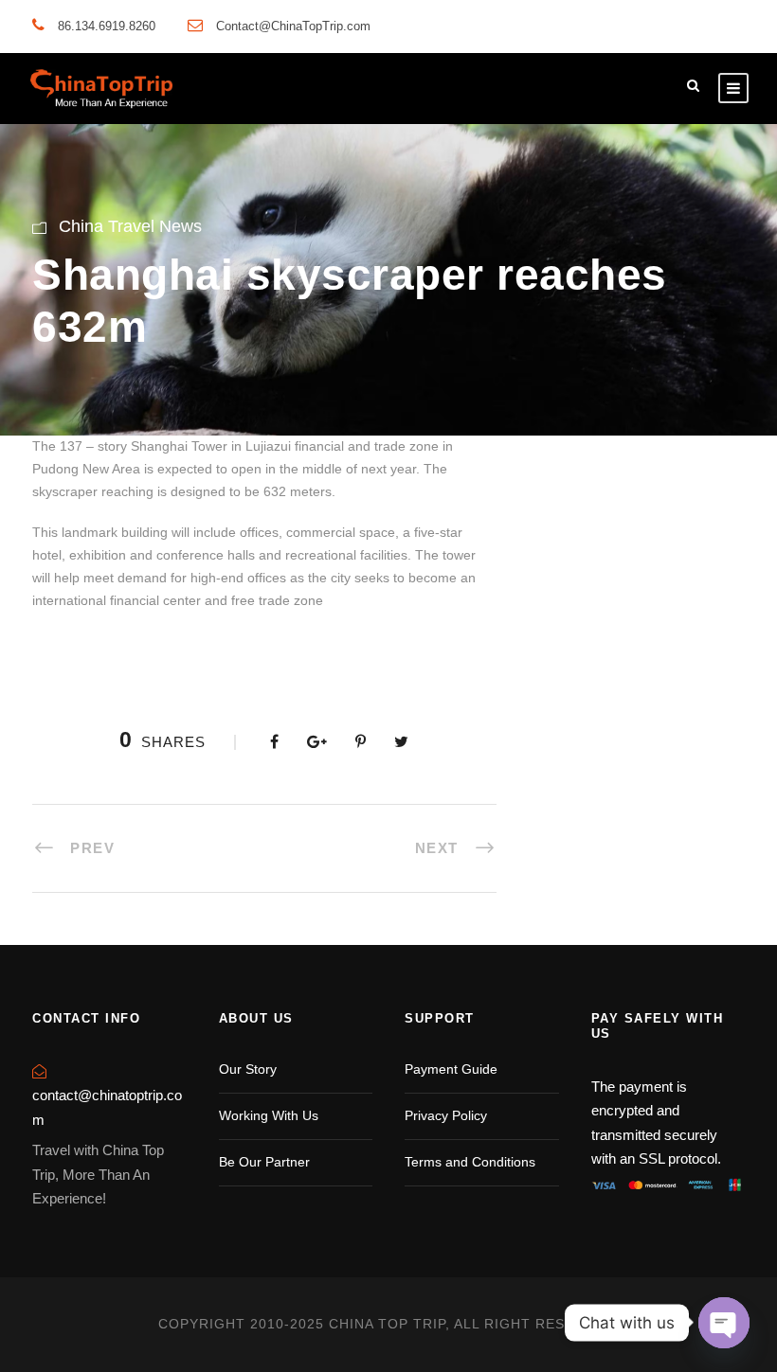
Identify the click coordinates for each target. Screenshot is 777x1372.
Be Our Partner (264, 1161)
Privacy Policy (446, 1115)
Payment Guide (451, 1069)
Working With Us (268, 1115)
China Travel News (130, 226)
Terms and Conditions (470, 1161)
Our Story (248, 1069)
